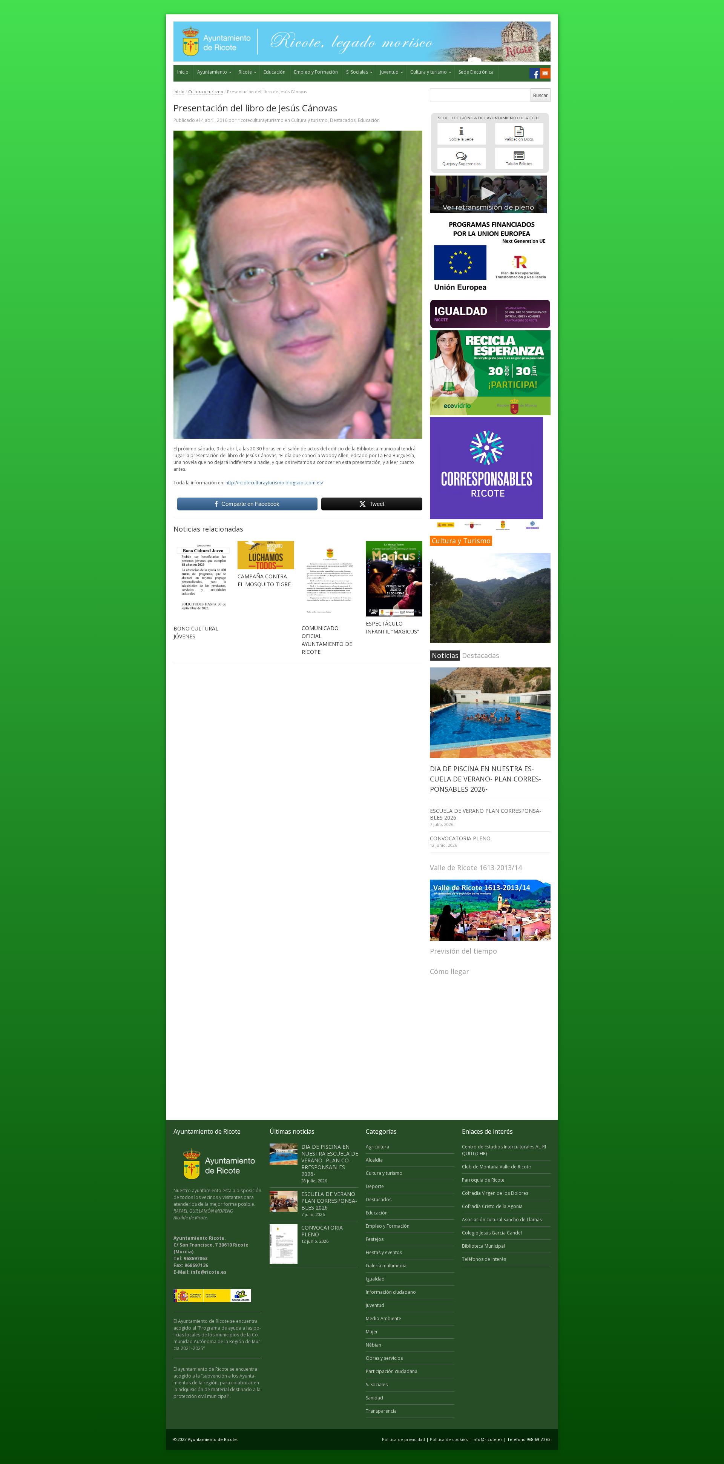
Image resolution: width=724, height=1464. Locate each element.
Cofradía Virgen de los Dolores (495, 1193)
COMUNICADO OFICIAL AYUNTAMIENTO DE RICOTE (327, 639)
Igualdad (375, 1279)
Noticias (445, 655)
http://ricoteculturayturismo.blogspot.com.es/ (274, 482)
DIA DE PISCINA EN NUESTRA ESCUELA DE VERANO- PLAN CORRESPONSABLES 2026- (485, 779)
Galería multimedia (386, 1265)
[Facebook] (534, 73)
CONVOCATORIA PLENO (460, 838)
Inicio (183, 72)
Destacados (343, 120)
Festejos (374, 1239)
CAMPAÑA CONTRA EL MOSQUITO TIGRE (264, 580)
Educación (274, 72)
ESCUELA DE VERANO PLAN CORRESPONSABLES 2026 (485, 814)
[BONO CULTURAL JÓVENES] (201, 581)
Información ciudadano (391, 1292)
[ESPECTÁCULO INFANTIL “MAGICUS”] (394, 578)
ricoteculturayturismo (261, 120)
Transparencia (381, 1411)
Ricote (245, 72)
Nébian (373, 1345)
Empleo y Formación (316, 72)
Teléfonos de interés (484, 1259)
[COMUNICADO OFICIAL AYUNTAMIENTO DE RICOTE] (330, 581)
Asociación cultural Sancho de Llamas (502, 1219)
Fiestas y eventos (384, 1252)
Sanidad (374, 1398)
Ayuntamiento (212, 72)
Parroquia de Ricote (483, 1180)
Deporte (375, 1186)
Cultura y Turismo (461, 540)
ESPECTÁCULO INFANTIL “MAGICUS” (392, 627)
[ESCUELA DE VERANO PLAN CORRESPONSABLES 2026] (284, 1201)
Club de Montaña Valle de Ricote (496, 1166)
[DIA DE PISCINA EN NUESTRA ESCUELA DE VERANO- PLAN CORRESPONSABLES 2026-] (490, 712)
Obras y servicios (384, 1358)
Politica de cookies (449, 1439)
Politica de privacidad (403, 1439)
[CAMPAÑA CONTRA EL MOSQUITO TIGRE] (266, 555)
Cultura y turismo (428, 72)
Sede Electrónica (476, 72)
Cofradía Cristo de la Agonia (492, 1206)
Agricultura (377, 1146)
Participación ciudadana (391, 1371)
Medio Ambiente (383, 1318)
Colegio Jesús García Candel (492, 1233)
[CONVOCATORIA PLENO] (284, 1244)
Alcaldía (374, 1160)
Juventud (389, 72)
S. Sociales (357, 72)
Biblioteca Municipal (483, 1246)
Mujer (372, 1331)
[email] (545, 73)
